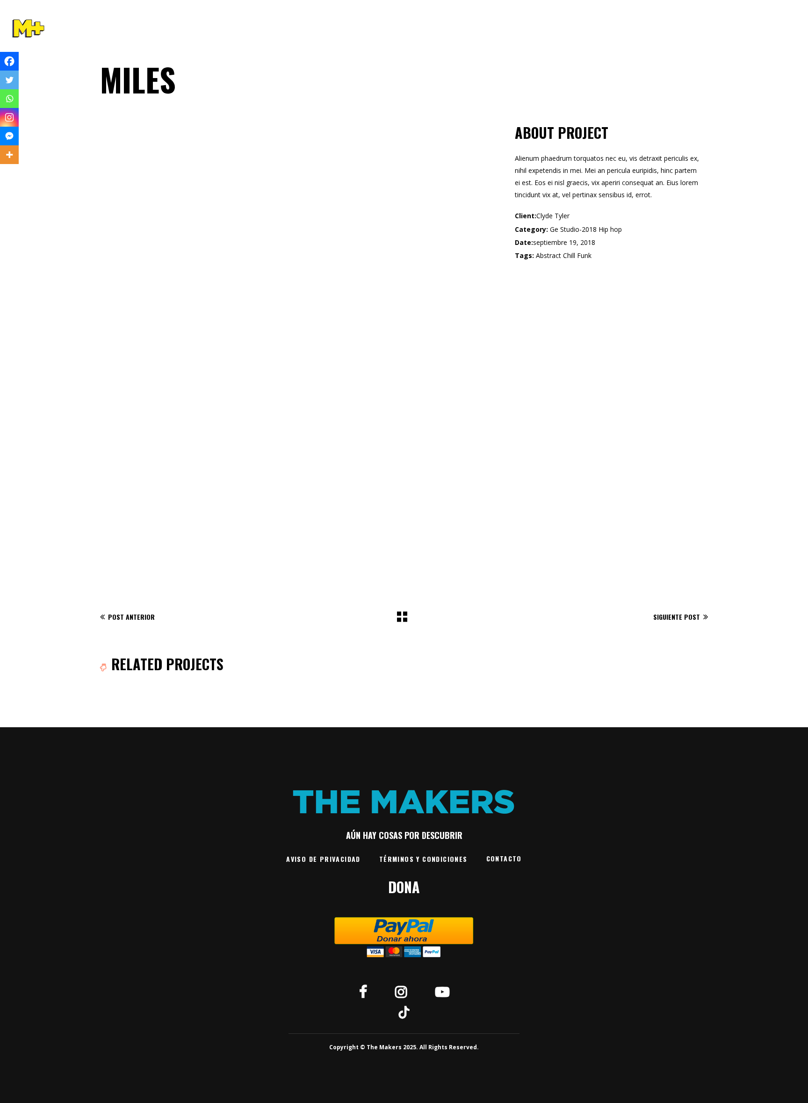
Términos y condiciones (423, 859)
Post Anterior (131, 617)
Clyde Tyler (553, 215)
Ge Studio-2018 (573, 229)
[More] (9, 154)
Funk (584, 255)
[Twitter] (9, 80)
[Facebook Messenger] (9, 136)
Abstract (548, 255)
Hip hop (610, 229)
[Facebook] (9, 61)
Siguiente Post (676, 617)
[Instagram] (9, 117)
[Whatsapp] (9, 98)
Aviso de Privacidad (323, 859)
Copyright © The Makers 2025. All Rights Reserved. (404, 1047)
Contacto (504, 858)
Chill (569, 255)
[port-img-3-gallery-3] (196, 220)
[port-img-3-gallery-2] (403, 220)
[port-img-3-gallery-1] (300, 431)
